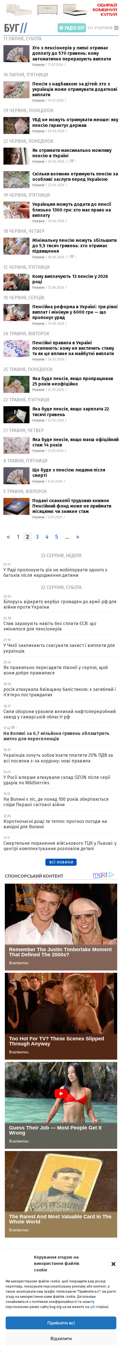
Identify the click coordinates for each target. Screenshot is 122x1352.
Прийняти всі (61, 1323)
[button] (113, 1263)
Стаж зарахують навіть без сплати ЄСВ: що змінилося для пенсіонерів (49, 626)
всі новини (61, 862)
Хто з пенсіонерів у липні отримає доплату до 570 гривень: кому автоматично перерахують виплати (71, 53)
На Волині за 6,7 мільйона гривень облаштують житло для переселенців (56, 736)
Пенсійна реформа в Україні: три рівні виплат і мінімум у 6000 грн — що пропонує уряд (75, 312)
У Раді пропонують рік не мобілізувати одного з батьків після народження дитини (55, 572)
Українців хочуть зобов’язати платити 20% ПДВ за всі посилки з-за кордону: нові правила (58, 757)
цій (92, 1307)
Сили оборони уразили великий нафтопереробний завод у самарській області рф (59, 714)
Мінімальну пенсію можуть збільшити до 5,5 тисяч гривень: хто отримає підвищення (74, 246)
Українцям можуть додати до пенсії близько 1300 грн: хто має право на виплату (71, 210)
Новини (38, 65)
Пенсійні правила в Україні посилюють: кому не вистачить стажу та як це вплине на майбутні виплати (73, 348)
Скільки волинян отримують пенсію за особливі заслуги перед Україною (75, 176)
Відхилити (61, 1338)
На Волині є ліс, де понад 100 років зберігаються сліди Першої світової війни (56, 801)
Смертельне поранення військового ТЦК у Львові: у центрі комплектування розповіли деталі (60, 845)
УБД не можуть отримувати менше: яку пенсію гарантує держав (75, 122)
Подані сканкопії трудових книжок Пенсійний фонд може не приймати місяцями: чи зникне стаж (71, 506)
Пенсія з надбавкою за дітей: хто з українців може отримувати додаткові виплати (74, 89)
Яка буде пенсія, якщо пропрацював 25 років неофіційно (72, 381)
